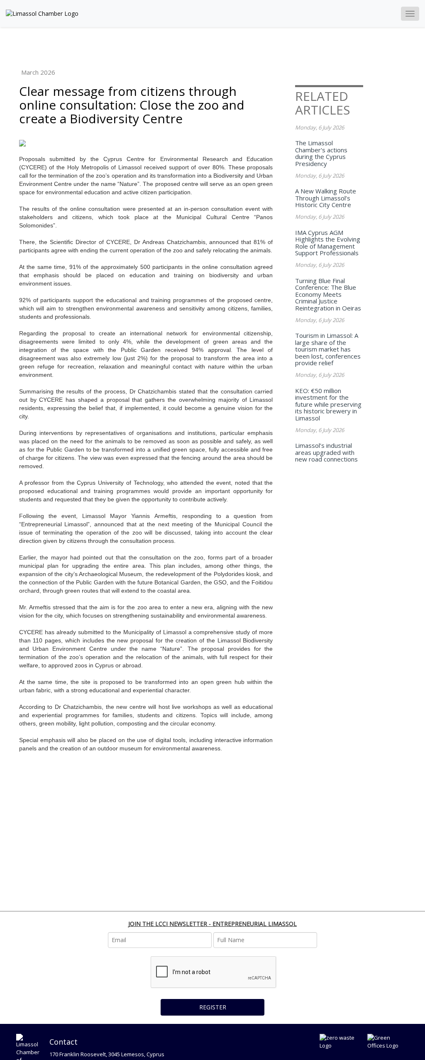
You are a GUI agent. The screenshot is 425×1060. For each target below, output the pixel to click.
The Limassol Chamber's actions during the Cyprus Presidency (321, 153)
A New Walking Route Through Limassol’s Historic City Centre (325, 198)
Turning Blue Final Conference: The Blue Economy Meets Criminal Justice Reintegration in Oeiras (328, 294)
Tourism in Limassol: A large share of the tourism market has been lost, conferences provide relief (328, 349)
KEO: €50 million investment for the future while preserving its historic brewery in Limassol (328, 404)
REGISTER (212, 1007)
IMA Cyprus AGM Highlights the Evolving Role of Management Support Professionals (327, 242)
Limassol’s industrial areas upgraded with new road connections (326, 452)
